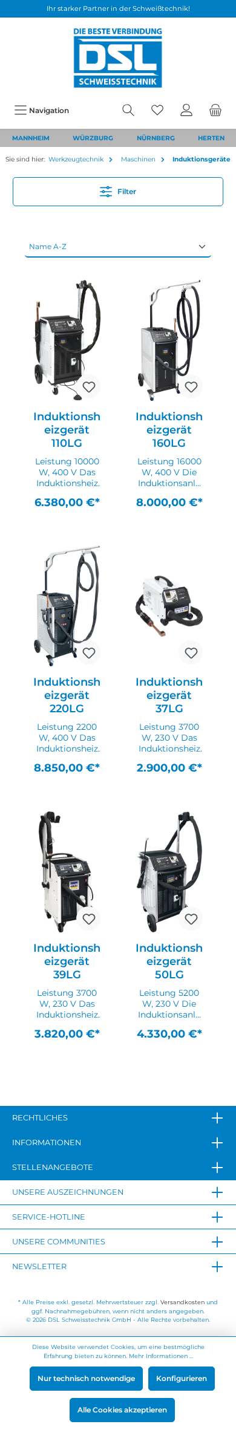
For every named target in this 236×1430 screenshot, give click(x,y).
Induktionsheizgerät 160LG (169, 430)
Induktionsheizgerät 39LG (66, 961)
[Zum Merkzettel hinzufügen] (88, 386)
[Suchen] (128, 110)
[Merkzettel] (157, 110)
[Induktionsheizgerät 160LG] (169, 340)
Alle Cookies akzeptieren (122, 1409)
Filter (126, 191)
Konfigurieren (181, 1378)
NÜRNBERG (156, 138)
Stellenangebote (52, 1167)
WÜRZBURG (93, 138)
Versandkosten (182, 1302)
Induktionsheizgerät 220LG (66, 695)
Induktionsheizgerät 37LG (169, 695)
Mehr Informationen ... (161, 1356)
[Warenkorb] (215, 110)
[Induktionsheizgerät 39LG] (66, 871)
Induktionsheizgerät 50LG (169, 961)
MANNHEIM (31, 138)
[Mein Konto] (186, 110)
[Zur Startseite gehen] (118, 58)
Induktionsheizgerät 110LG (66, 430)
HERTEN (211, 138)
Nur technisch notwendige (86, 1378)
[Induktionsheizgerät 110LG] (66, 340)
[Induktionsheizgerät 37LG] (169, 605)
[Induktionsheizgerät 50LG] (169, 871)
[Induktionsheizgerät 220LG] (66, 605)
